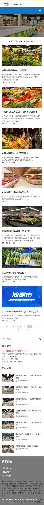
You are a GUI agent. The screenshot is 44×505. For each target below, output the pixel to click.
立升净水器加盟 (12, 486)
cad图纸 (23, 481)
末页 (26, 330)
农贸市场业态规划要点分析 (14, 272)
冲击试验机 (22, 493)
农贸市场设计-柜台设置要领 (14, 70)
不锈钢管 (37, 486)
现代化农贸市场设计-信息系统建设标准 (19, 111)
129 (18, 327)
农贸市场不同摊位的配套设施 (15, 192)
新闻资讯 (7, 467)
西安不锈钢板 (11, 493)
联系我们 (7, 475)
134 (21, 330)
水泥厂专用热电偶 (26, 486)
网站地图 (38, 502)
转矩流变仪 (37, 488)
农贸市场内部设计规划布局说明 (16, 231)
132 (35, 327)
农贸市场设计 (29, 41)
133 (15, 330)
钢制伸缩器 (12, 484)
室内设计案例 (6, 488)
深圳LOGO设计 (23, 484)
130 (24, 327)
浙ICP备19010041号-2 (25, 502)
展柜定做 (34, 484)
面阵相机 (31, 481)
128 (12, 327)
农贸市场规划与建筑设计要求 (15, 153)
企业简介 (7, 471)
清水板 (30, 493)
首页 (20, 41)
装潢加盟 (16, 488)
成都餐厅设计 (22, 491)
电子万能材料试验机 (9, 491)
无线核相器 (33, 491)
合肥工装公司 (14, 481)
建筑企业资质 (26, 488)
